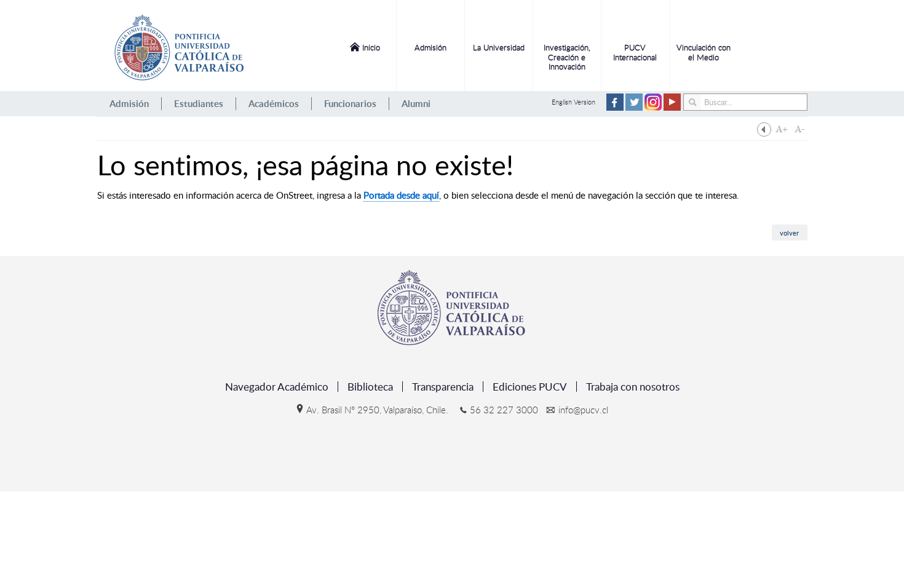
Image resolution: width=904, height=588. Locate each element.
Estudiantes (198, 103)
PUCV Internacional (635, 52)
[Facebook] (615, 108)
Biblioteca (370, 386)
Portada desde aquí (401, 195)
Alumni (416, 103)
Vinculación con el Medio (703, 52)
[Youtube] (672, 108)
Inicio (371, 47)
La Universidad (499, 47)
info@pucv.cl (583, 409)
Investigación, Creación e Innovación (567, 57)
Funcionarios (350, 103)
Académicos (273, 103)
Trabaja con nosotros (633, 386)
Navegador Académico (276, 386)
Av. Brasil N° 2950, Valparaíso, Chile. (377, 409)
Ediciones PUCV (530, 386)
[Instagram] (653, 108)
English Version (573, 101)
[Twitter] (634, 108)
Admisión (430, 47)
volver (789, 232)
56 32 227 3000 (504, 409)
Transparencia (443, 386)
